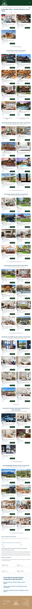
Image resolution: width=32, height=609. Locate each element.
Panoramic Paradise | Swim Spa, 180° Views (23, 168)
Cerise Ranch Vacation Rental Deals (17, 461)
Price (7, 12)
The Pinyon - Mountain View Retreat (22, 24)
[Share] (29, 8)
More (15, 12)
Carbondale (3, 26)
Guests (11, 12)
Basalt (5, 66)
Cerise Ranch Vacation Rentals (17, 46)
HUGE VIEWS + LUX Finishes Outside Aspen (8, 495)
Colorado (3, 66)
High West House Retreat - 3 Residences (7, 326)
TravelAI (8, 601)
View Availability (12, 43)
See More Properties (16, 404)
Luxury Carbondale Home (5, 136)
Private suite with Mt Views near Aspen (7, 455)
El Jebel (5, 312)
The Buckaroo (19, 439)
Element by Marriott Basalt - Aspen (22, 136)
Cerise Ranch (21, 66)
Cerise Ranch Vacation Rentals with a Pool (17, 190)
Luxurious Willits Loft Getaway (6, 366)
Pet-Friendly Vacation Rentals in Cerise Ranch (15, 261)
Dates (3, 12)
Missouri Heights (6, 26)
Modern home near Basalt (5, 239)
